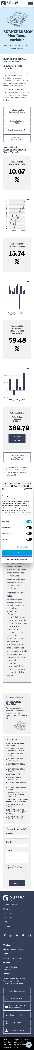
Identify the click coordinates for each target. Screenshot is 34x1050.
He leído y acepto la (16, 866)
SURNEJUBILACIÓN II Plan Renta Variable (16, 818)
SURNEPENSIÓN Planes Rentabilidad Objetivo (17, 750)
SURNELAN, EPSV (13, 774)
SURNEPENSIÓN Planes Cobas (17, 765)
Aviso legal (7, 1045)
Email (8, 842)
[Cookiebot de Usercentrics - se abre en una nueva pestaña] (24, 489)
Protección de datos (20, 1045)
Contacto (7, 926)
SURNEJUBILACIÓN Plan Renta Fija (17, 806)
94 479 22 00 (19, 949)
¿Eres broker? (15, 1015)
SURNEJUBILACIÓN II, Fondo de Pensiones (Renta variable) (16, 812)
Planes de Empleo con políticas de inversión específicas (16, 795)
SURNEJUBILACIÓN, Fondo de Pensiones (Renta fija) (17, 801)
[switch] (29, 527)
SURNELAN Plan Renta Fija (17, 783)
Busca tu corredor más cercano (17, 1006)
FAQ (5, 922)
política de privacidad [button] (16, 868)
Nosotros (6, 909)
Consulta (10, 850)
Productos (7, 913)
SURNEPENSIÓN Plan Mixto (14, 703)
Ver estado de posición (17, 438)
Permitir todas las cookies (17, 553)
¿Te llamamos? (16, 998)
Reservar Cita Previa (11, 905)
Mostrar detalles (22, 547)
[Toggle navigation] (30, 3)
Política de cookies (10, 1047)
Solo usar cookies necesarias (17, 559)
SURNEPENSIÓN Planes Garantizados (17, 760)
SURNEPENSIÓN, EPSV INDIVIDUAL (15, 745)
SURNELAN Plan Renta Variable (17, 789)
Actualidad (7, 917)
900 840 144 (8, 949)
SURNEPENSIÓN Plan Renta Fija (16, 770)
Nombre (9, 833)
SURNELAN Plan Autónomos (14, 778)
